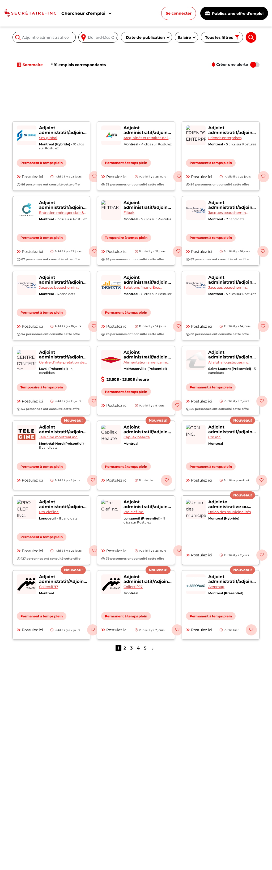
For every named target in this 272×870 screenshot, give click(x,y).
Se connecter (179, 13)
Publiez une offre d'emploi (237, 13)
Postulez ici (32, 176)
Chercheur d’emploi (83, 13)
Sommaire (33, 64)
